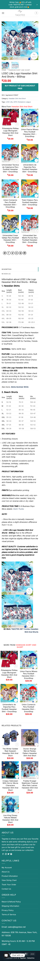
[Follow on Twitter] (8, 854)
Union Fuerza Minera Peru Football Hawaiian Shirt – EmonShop (29, 132)
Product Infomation (10, 876)
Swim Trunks (18, 509)
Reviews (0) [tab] (6, 274)
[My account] (36, 13)
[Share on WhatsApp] (5, 253)
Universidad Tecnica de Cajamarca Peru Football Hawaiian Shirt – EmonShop (10, 168)
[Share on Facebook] (9, 253)
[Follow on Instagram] (6, 854)
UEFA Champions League (22, 102)
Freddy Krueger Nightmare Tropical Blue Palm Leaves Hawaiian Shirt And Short (30, 785)
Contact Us (6, 889)
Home (4, 70)
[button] (3, 13)
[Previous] (5, 41)
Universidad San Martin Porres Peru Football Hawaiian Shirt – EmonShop (30, 238)
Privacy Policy (8, 910)
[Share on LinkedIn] (24, 253)
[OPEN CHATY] (6, 955)
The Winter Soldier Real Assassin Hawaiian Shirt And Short (10, 752)
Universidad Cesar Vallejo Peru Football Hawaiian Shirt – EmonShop (10, 238)
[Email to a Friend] (16, 253)
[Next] (35, 41)
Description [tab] (6, 269)
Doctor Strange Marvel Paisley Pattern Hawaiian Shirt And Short (30, 752)
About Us (5, 872)
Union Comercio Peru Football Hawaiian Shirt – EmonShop (10, 203)
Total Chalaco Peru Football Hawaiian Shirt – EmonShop (30, 202)
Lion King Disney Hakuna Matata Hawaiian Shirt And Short (10, 818)
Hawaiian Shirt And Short (19, 70)
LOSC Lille (9, 102)
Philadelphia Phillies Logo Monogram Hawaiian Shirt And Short (10, 131)
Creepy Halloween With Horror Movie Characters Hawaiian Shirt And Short (10, 785)
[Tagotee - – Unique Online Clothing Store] (20, 13)
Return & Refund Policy (11, 902)
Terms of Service (9, 914)
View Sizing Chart (9, 880)
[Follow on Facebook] (3, 854)
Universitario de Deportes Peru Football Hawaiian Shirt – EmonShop (29, 168)
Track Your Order (9, 884)
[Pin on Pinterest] (20, 253)
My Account (7, 867)
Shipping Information (10, 906)
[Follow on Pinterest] (11, 854)
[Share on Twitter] (13, 253)
